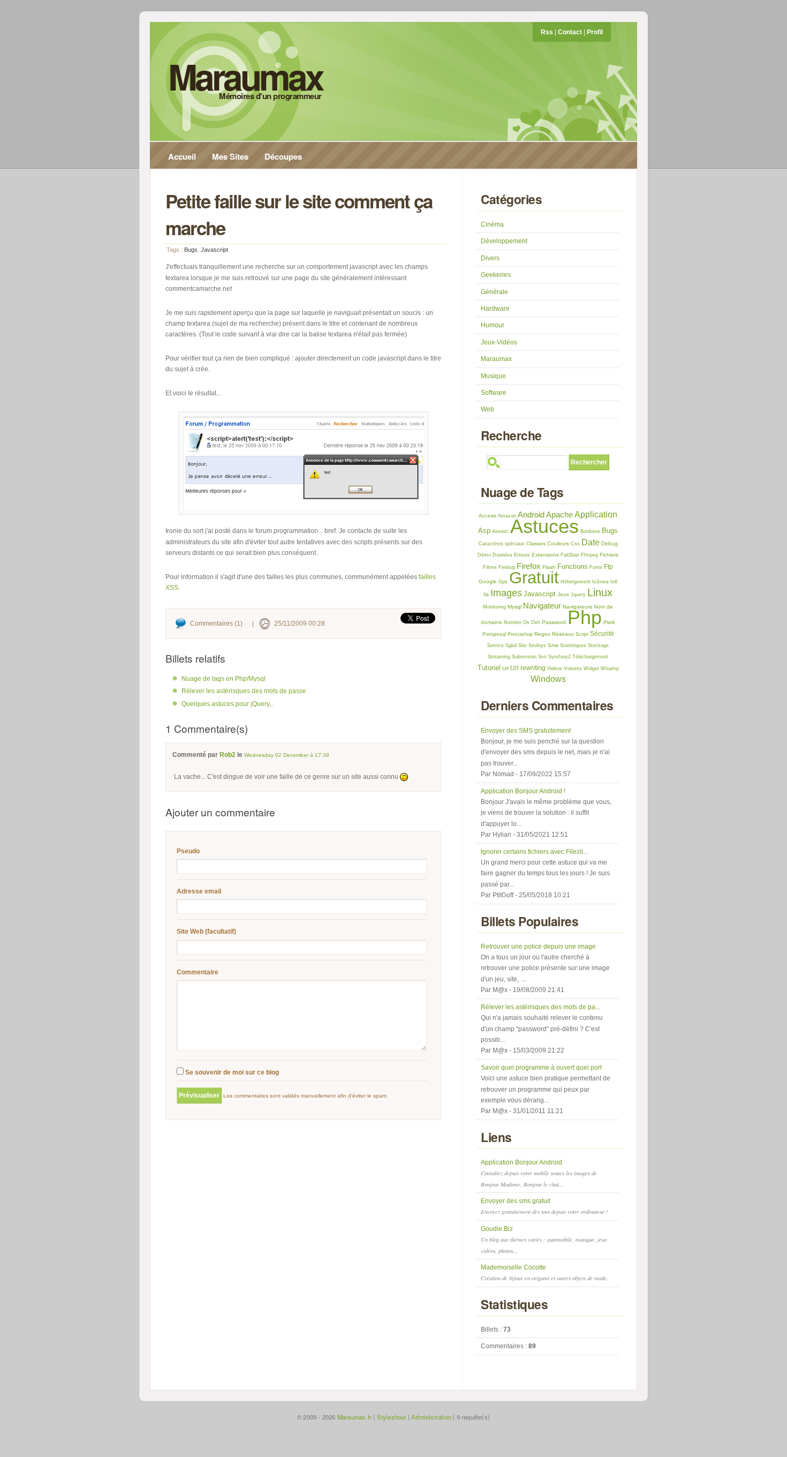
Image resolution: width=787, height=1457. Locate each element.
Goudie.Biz (544, 1240)
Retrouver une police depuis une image (538, 946)
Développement (504, 241)
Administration (431, 1417)
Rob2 (228, 754)
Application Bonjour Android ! (523, 791)
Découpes (283, 156)
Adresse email (199, 891)
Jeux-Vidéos (499, 342)
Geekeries (496, 275)
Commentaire (197, 972)
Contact (570, 32)
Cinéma (492, 224)
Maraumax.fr (354, 1417)
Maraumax (245, 76)
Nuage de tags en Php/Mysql (223, 678)
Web (487, 409)
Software (493, 392)
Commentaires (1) (216, 623)
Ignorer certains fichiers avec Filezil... (534, 851)
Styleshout (391, 1417)
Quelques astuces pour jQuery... (227, 704)
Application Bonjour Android (539, 1173)
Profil (595, 32)
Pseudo (188, 851)
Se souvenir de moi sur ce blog (231, 1072)
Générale (494, 292)
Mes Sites (230, 156)
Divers (490, 258)
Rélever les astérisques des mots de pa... (540, 1007)
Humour (492, 325)
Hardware (495, 308)
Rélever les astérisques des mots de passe (243, 691)
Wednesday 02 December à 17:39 (286, 755)
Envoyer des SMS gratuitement (526, 730)
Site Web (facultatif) (206, 931)
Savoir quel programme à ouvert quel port (541, 1067)
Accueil (182, 156)
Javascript (214, 249)
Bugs (191, 249)
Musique (493, 376)
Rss (547, 32)
